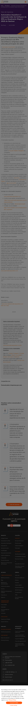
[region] (14, 696)
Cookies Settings (13, 705)
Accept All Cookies (14, 702)
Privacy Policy (12, 700)
